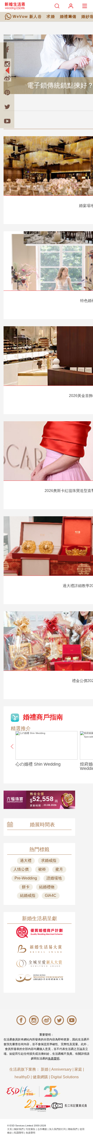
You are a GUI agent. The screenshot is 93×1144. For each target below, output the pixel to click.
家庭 (78, 1069)
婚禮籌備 (68, 17)
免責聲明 (53, 1058)
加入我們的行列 (57, 1129)
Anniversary (61, 1069)
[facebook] (7, 49)
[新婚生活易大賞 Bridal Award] (39, 949)
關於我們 (19, 1129)
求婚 (50, 17)
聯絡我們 (73, 1129)
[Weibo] (7, 78)
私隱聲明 (19, 1132)
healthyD (22, 1077)
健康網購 (40, 1077)
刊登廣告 (30, 1129)
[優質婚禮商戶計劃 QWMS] (39, 932)
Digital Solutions (65, 1077)
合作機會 (42, 1129)
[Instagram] (7, 64)
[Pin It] (7, 92)
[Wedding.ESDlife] (15, 6)
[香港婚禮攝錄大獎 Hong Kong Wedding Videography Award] (39, 978)
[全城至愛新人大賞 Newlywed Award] (39, 963)
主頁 (9, 1129)
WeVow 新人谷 (27, 17)
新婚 (44, 1069)
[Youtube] (7, 121)
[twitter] (7, 107)
